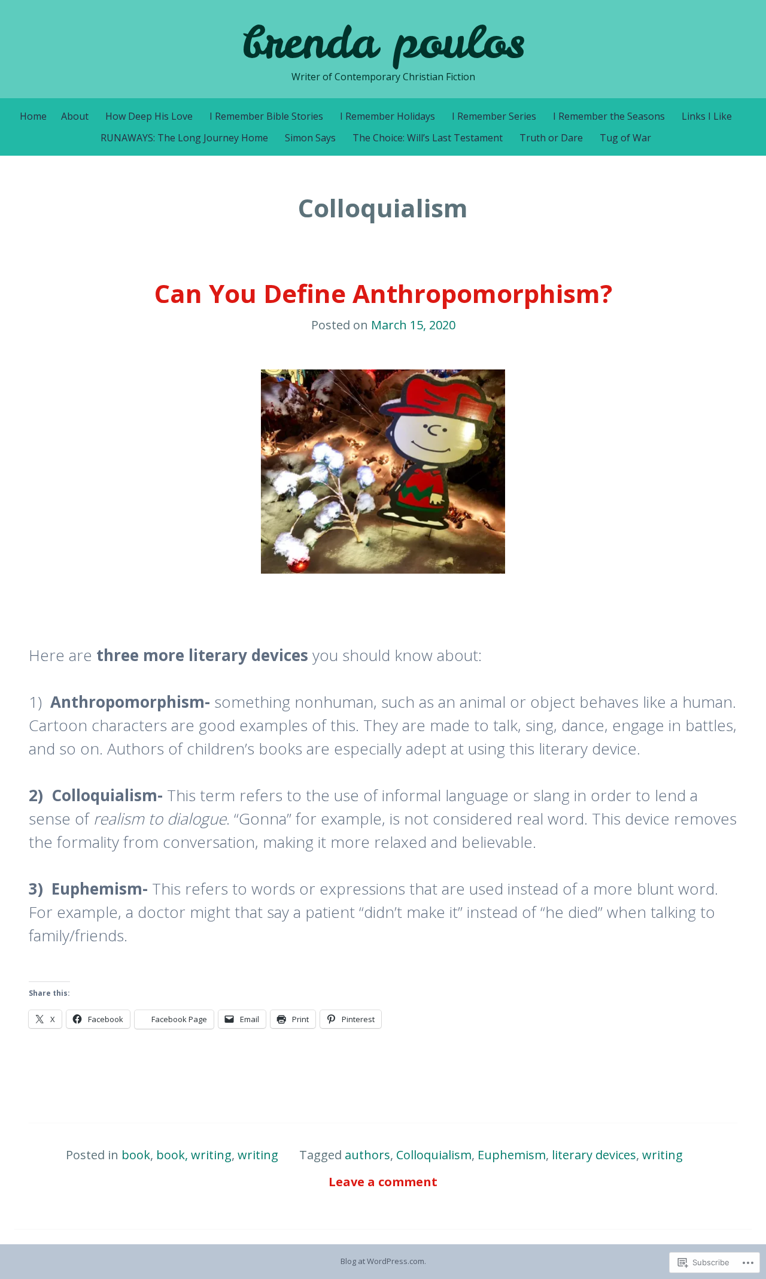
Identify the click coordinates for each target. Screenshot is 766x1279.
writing (258, 1155)
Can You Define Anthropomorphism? (383, 293)
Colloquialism (434, 1155)
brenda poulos (383, 41)
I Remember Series (494, 116)
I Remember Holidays (387, 116)
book (135, 1155)
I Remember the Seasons (609, 116)
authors (367, 1155)
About (75, 116)
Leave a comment (383, 1182)
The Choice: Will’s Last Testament (427, 137)
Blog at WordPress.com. (383, 1261)
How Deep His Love (149, 116)
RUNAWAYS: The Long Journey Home (184, 137)
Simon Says (310, 137)
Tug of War (625, 137)
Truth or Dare (551, 137)
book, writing (194, 1155)
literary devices (594, 1155)
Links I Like (707, 116)
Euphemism (512, 1155)
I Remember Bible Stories (266, 116)
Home (33, 116)
